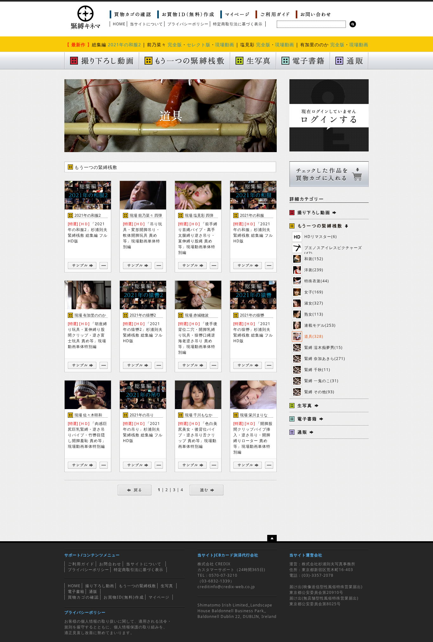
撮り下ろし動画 (99, 585)
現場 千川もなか (198, 415)
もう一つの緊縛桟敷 (137, 585)
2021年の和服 (252, 215)
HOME (119, 24)
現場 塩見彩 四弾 (199, 215)
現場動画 (224, 45)
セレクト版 (198, 45)
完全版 (175, 45)
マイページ (159, 597)
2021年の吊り (142, 415)
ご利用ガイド (81, 564)
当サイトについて (146, 24)
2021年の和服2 (124, 45)
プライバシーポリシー (188, 24)
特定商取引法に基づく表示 (237, 24)
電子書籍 (76, 591)
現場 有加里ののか (90, 315)
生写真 (167, 585)
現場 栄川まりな (254, 415)
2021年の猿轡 (252, 315)
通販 (93, 591)
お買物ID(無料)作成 (124, 597)
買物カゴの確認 (83, 597)
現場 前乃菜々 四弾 (146, 215)
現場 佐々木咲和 (88, 415)
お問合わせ (110, 564)
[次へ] (206, 489)
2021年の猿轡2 (143, 315)
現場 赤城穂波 (197, 315)
